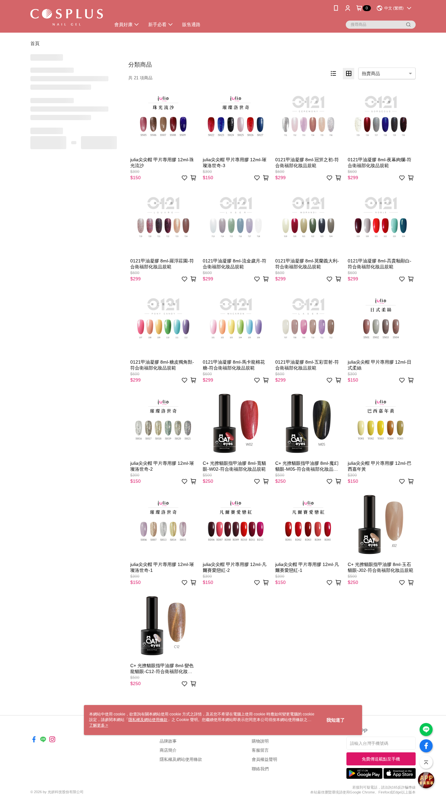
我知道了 (336, 720)
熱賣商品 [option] (371, 73)
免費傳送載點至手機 (381, 759)
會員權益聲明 (264, 759)
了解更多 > (98, 725)
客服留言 (260, 750)
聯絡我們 (260, 768)
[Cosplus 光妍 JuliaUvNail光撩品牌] (66, 17)
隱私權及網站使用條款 (181, 759)
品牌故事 (168, 741)
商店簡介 (168, 750)
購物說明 (260, 741)
